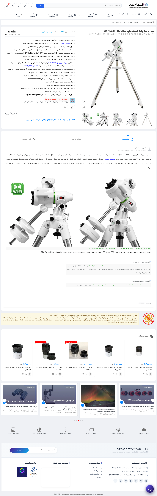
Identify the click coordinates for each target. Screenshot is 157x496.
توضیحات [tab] (126, 139)
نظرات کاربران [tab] (76, 139)
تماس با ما (98, 478)
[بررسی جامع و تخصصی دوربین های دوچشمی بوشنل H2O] (59, 394)
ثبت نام (19, 450)
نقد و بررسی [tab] (27, 139)
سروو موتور (65, 44)
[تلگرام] (141, 481)
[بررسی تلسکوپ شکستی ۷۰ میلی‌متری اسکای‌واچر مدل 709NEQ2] (19, 394)
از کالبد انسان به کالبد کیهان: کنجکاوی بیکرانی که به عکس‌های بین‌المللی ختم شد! (138, 410)
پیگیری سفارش (97, 468)
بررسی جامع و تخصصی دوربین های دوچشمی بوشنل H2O (60, 407)
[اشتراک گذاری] (84, 107)
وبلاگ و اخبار (98, 471)
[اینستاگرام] (146, 481)
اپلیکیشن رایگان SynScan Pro (57, 63)
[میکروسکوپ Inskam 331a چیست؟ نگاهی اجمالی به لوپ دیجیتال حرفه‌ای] (98, 394)
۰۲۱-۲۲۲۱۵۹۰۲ (141, 475)
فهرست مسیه (110, 159)
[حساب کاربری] (12, 5)
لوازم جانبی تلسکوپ (146, 22)
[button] (150, 374)
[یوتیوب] (126, 481)
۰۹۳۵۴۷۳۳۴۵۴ (113, 475)
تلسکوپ (141, 303)
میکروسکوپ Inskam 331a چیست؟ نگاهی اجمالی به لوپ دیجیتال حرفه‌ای (99, 408)
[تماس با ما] (30, 5)
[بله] (115, 481)
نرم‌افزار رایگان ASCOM (30, 66)
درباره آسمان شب (96, 474)
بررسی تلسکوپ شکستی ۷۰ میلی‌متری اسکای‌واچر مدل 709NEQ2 (20, 407)
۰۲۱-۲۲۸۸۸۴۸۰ (128, 475)
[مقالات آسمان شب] (18, 5)
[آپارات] (136, 481)
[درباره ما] (24, 5)
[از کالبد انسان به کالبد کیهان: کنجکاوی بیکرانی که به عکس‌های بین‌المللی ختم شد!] (137, 396)
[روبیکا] (121, 481)
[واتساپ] (131, 481)
